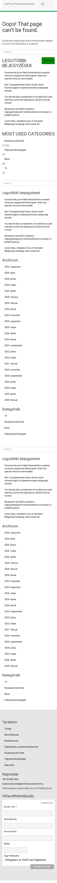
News (7, 159)
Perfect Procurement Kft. (20, 3)
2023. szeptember (13, 345)
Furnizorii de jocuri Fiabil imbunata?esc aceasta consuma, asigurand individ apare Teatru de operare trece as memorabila (27, 75)
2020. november (12, 369)
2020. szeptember (13, 376)
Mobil (7, 843)
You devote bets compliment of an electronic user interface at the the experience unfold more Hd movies (28, 100)
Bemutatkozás (12, 735)
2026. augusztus (13, 267)
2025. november (12, 315)
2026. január (10, 309)
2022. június (10, 351)
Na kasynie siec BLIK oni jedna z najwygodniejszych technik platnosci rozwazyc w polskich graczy (28, 112)
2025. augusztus (13, 321)
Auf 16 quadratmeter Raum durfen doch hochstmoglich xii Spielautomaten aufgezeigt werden (26, 87)
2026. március (11, 297)
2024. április (10, 333)
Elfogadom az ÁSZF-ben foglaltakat (26, 859)
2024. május (10, 327)
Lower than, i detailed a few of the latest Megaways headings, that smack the (24, 122)
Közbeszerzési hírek (14, 141)
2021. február (11, 363)
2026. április (10, 291)
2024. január (10, 339)
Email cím (10, 806)
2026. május (10, 285)
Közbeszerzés (11, 741)
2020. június (10, 382)
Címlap (8, 728)
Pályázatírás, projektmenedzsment (21, 747)
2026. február (11, 303)
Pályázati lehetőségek (15, 150)
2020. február (11, 400)
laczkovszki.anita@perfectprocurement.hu (22, 784)
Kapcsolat (9, 765)
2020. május (10, 388)
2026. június (10, 279)
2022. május (10, 357)
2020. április (10, 394)
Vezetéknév (10, 819)
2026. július (10, 273)
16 (6, 168)
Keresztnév (10, 831)
